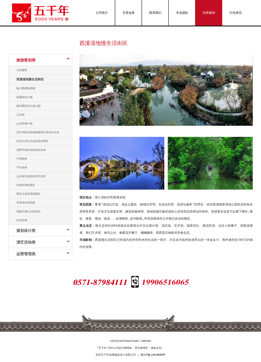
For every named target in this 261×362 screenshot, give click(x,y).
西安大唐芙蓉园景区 (28, 193)
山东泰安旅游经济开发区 (31, 176)
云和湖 (20, 114)
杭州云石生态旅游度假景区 (32, 141)
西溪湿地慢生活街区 (30, 79)
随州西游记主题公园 (28, 105)
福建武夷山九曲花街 (28, 211)
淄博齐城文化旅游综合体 (31, 149)
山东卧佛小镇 (24, 123)
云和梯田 (21, 70)
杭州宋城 (21, 220)
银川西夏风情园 (25, 88)
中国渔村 (21, 158)
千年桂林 (21, 167)
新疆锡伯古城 (24, 97)
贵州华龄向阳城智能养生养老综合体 (37, 132)
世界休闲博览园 (25, 202)
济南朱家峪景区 (25, 185)
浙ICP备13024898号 (152, 354)
